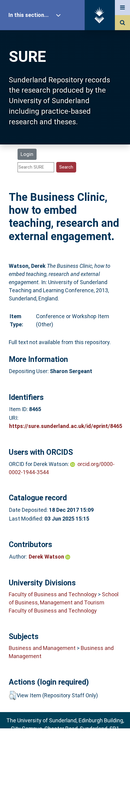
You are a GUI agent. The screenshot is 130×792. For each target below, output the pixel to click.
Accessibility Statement (65, 778)
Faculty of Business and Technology (53, 594)
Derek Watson (47, 556)
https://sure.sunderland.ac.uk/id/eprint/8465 (65, 426)
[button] (12, 695)
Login (27, 154)
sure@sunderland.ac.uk (73, 745)
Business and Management (42, 648)
